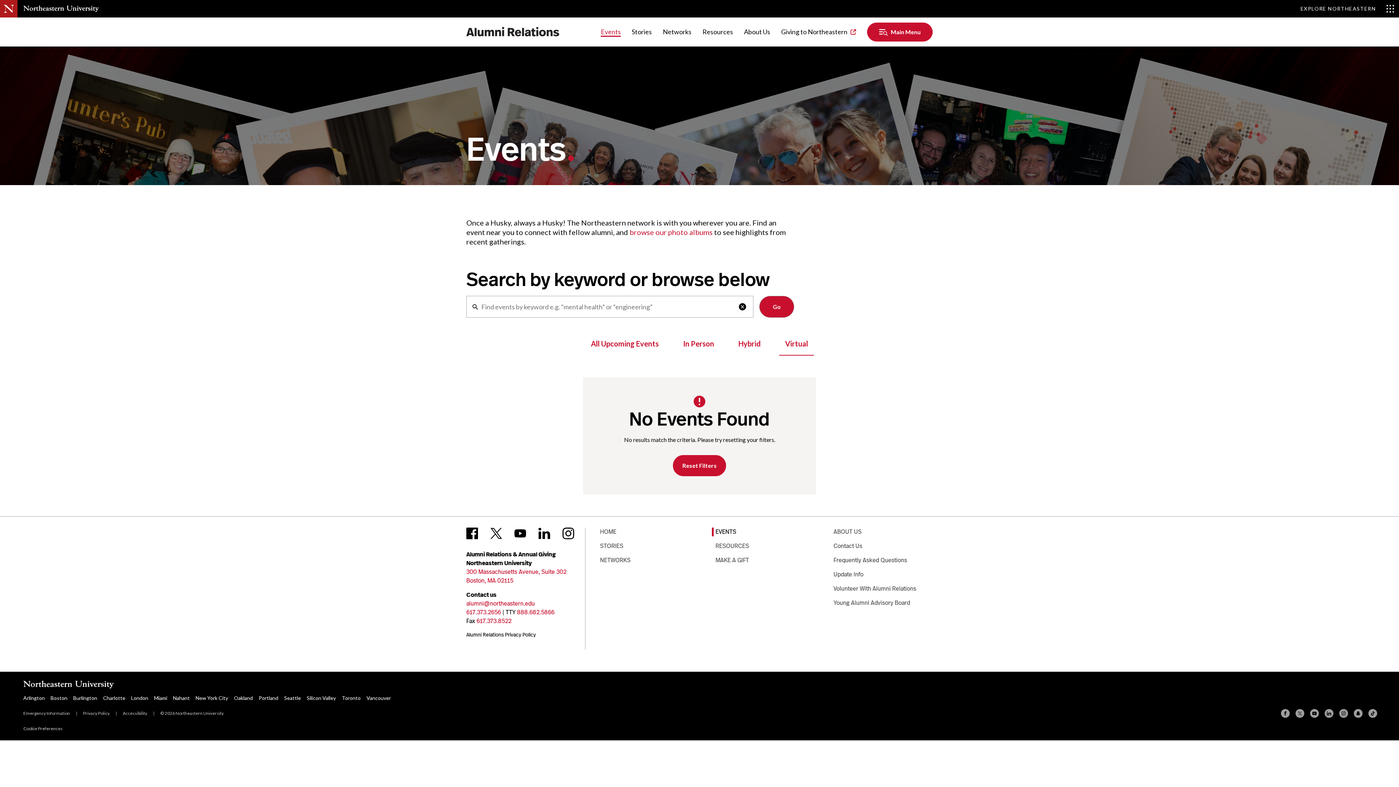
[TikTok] (1372, 713)
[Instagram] (1343, 713)
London (139, 698)
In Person (698, 343)
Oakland (243, 698)
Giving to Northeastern (814, 32)
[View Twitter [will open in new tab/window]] (496, 533)
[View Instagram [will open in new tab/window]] (568, 533)
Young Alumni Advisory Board (872, 603)
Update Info (848, 574)
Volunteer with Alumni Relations (875, 588)
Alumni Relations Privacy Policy (501, 634)
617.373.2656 (483, 612)
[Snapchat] (1358, 713)
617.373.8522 (494, 621)
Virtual (796, 343)
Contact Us (848, 546)
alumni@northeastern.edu (500, 603)
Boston (59, 698)
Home (608, 532)
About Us (757, 32)
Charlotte (114, 698)
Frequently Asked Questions (870, 560)
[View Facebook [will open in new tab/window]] (472, 533)
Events (611, 32)
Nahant (181, 698)
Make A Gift (732, 560)
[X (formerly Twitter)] (1300, 713)
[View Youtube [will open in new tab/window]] (520, 533)
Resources (717, 32)
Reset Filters (699, 465)
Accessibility (135, 713)
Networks (677, 32)
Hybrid (749, 343)
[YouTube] (1314, 713)
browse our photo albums (671, 232)
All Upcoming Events (625, 343)
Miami (160, 698)
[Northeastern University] (61, 8)
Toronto (351, 698)
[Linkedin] (1329, 713)
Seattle (292, 698)
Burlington (85, 698)
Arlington (34, 698)
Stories (642, 32)
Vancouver (379, 698)
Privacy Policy (96, 713)
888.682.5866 (535, 612)
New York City (212, 698)
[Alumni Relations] (513, 31)
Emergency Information (46, 713)
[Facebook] (1285, 713)
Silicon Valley (321, 698)
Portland (268, 698)
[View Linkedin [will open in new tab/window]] (544, 533)
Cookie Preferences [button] (43, 728)
